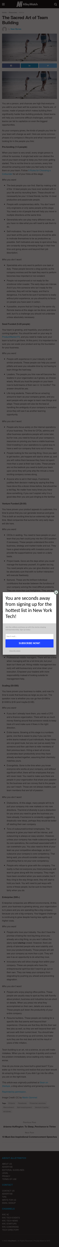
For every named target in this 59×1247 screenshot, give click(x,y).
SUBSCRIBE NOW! (29, 643)
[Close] (56, 592)
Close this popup (14, 651)
